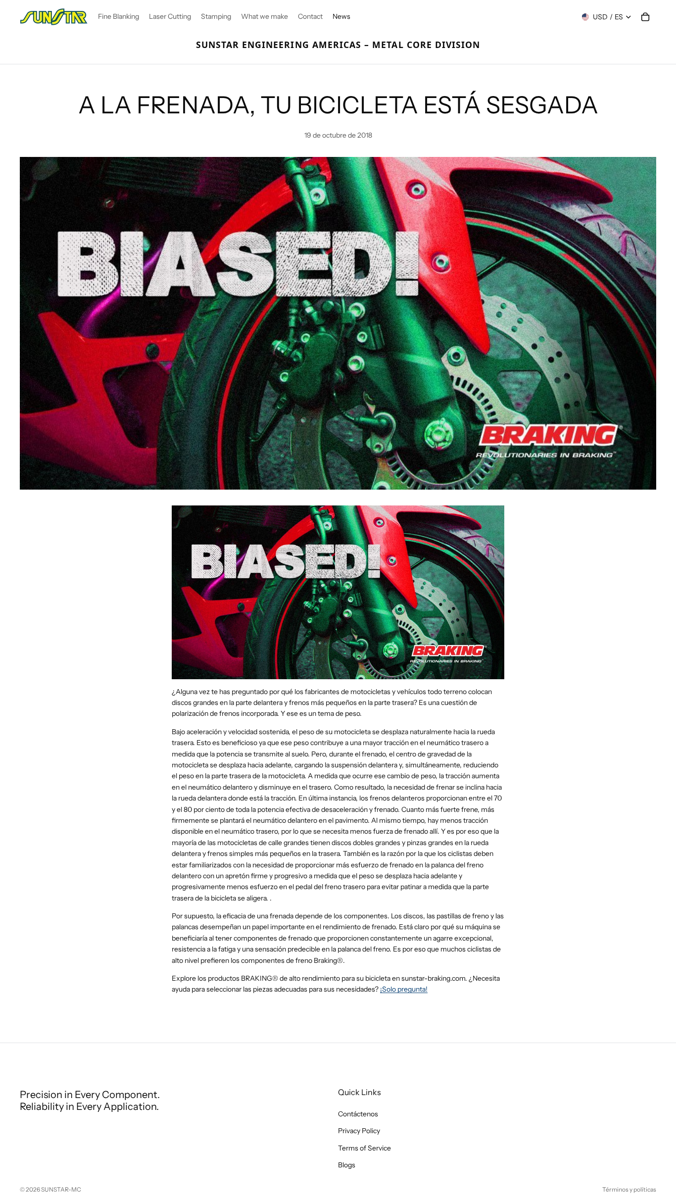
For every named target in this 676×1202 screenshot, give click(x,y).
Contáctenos (358, 1113)
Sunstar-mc (61, 1189)
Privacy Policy (359, 1131)
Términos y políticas (629, 1189)
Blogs (346, 1164)
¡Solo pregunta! (404, 989)
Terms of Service (364, 1148)
